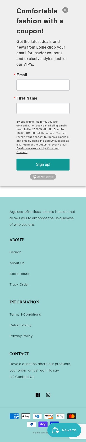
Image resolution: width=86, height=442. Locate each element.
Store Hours (19, 274)
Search (16, 252)
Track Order (19, 284)
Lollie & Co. (47, 433)
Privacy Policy (21, 336)
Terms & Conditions (25, 314)
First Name (27, 98)
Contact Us (24, 377)
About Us (17, 263)
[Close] (65, 10)
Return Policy (21, 325)
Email (21, 75)
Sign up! (43, 164)
